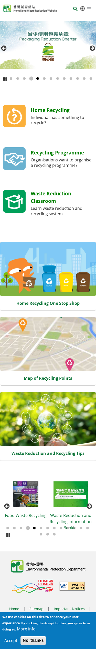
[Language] (82, 9)
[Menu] (89, 8)
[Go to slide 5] (31, 78)
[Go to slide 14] (90, 78)
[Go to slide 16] (54, 534)
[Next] (92, 48)
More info (26, 629)
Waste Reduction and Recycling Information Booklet (39, 522)
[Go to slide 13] (84, 78)
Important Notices (69, 608)
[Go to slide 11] (70, 78)
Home (14, 608)
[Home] (30, 8)
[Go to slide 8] (51, 78)
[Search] (75, 9)
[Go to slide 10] (64, 78)
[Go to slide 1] (7, 528)
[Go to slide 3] (17, 78)
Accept (10, 640)
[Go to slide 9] (57, 78)
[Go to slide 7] (44, 78)
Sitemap (36, 608)
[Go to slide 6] (37, 78)
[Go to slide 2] (11, 78)
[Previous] (3, 48)
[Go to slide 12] (77, 78)
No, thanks (33, 640)
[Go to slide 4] (24, 78)
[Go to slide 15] (47, 534)
